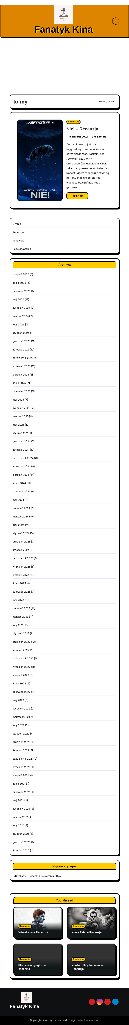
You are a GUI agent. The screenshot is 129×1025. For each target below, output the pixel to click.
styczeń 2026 (21, 332)
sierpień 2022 (21, 675)
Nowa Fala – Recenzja (86, 932)
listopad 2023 (21, 549)
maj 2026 (18, 299)
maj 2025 (18, 399)
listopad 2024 (21, 449)
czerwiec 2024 (22, 491)
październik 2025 (23, 357)
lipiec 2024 (19, 483)
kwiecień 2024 (21, 508)
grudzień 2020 (22, 842)
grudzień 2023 (22, 541)
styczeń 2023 (21, 633)
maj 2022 (18, 700)
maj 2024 (18, 499)
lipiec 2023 (19, 583)
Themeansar (91, 1020)
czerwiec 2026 (22, 291)
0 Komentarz (99, 136)
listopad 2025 (21, 349)
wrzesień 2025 (22, 366)
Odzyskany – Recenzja (26, 876)
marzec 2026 (21, 316)
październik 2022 (23, 658)
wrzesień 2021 (21, 767)
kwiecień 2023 (21, 608)
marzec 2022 (21, 716)
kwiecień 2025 (21, 408)
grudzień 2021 (21, 742)
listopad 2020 (21, 850)
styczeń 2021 (21, 833)
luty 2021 (18, 825)
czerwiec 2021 (21, 792)
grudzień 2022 (22, 641)
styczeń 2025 (21, 433)
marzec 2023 (20, 616)
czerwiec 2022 (22, 691)
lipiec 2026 (19, 282)
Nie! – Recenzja (82, 129)
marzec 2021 (20, 817)
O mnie (17, 223)
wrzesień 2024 (22, 466)
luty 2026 (19, 324)
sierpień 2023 (21, 575)
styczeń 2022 (21, 733)
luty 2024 (19, 524)
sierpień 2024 (21, 474)
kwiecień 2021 (21, 808)
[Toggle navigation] (12, 21)
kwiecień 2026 (21, 307)
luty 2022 (19, 725)
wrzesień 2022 (22, 666)
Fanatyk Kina (63, 29)
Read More (77, 195)
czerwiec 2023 (22, 591)
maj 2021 (18, 800)
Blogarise (74, 1020)
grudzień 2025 (22, 341)
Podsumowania (22, 248)
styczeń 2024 (21, 533)
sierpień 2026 (21, 274)
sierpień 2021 (21, 775)
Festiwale (18, 240)
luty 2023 (18, 625)
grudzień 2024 (22, 441)
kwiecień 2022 (21, 708)
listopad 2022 (21, 650)
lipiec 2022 (19, 683)
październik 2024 (23, 458)
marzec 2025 (20, 416)
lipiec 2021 (19, 783)
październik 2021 (23, 758)
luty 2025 (18, 424)
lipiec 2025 (19, 383)
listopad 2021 (21, 750)
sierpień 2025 (21, 374)
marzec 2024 (21, 516)
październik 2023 (23, 558)
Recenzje (73, 121)
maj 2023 (18, 600)
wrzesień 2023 (22, 566)
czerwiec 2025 (22, 391)
